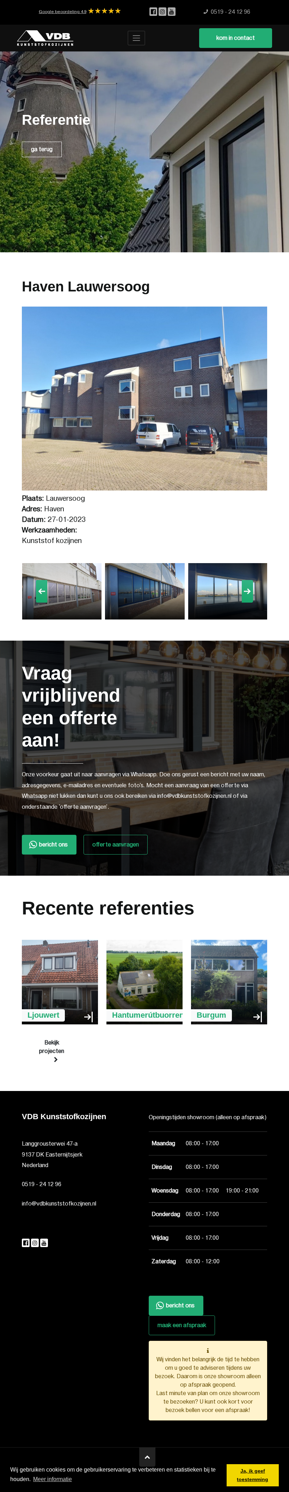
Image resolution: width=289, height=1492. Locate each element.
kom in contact (235, 38)
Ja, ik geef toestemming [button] (252, 1475)
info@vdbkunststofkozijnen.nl (59, 1204)
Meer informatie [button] (52, 1479)
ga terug (42, 149)
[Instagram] (163, 12)
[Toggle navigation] (136, 38)
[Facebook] (154, 12)
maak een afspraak (182, 1325)
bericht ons (53, 845)
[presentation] (41, 591)
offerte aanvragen (115, 845)
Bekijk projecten (51, 1047)
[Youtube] (172, 12)
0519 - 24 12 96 (41, 1184)
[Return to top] (147, 1457)
